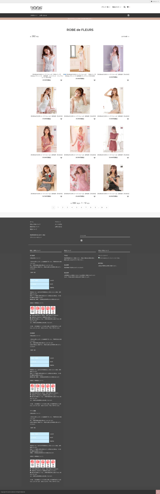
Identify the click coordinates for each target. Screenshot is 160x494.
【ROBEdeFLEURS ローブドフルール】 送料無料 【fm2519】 (46, 116)
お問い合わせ (43, 15)
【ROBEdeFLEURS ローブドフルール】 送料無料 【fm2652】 (113, 193)
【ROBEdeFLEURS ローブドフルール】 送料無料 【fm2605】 (80, 155)
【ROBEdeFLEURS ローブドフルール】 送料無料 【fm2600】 (113, 116)
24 (102, 207)
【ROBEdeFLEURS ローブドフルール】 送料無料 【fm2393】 (113, 74)
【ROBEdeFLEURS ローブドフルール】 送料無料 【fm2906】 (80, 193)
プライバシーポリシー (36, 237)
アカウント (155, 1)
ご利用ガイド (34, 15)
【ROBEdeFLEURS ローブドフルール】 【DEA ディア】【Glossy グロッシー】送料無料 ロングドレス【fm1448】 (80, 75)
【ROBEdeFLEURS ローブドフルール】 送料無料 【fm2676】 (46, 193)
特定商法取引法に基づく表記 (37, 235)
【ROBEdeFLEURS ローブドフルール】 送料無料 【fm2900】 (113, 155)
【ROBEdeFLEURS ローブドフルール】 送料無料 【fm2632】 (46, 155)
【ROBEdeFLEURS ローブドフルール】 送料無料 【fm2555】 (80, 116)
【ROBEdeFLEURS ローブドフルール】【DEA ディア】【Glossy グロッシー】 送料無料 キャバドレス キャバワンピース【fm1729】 (46, 76)
